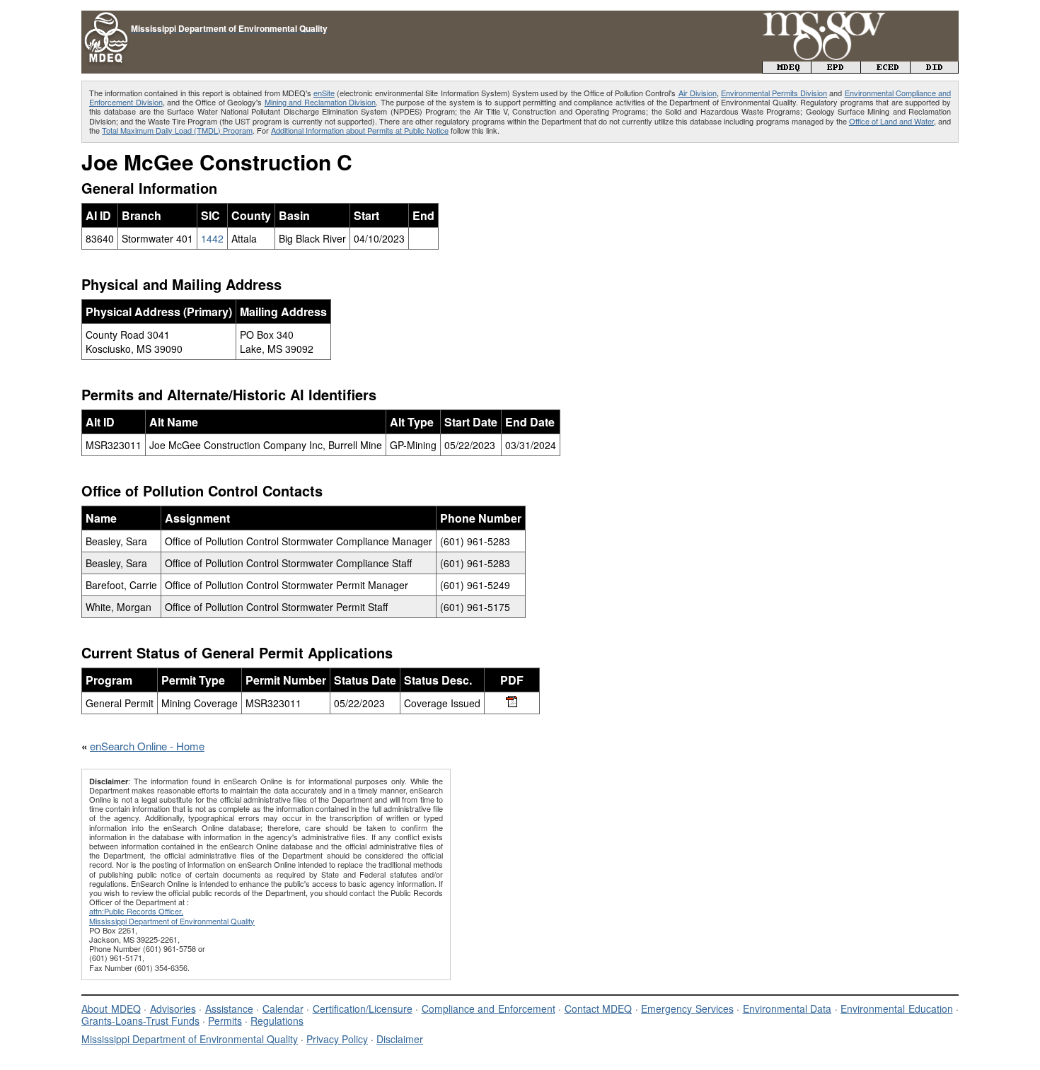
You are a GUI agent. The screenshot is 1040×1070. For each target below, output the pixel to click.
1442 (212, 238)
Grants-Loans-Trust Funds (140, 1020)
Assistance (229, 1008)
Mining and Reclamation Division (320, 101)
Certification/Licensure (362, 1008)
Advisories (173, 1008)
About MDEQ (111, 1008)
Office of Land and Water (891, 121)
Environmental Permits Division (774, 92)
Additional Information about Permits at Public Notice (360, 130)
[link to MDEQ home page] (786, 69)
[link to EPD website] (836, 69)
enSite (324, 92)
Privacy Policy (337, 1039)
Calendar (283, 1008)
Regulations (277, 1020)
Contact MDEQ (598, 1008)
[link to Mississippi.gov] (824, 18)
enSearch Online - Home (147, 745)
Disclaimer (399, 1039)
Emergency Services (687, 1008)
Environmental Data (787, 1008)
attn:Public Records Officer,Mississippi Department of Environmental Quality (172, 915)
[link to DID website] (935, 69)
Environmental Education (896, 1008)
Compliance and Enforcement (488, 1008)
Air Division (697, 92)
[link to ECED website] (886, 69)
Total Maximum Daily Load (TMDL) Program (177, 130)
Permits (225, 1020)
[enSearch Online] (106, 17)
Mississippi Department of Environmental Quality (189, 1039)
